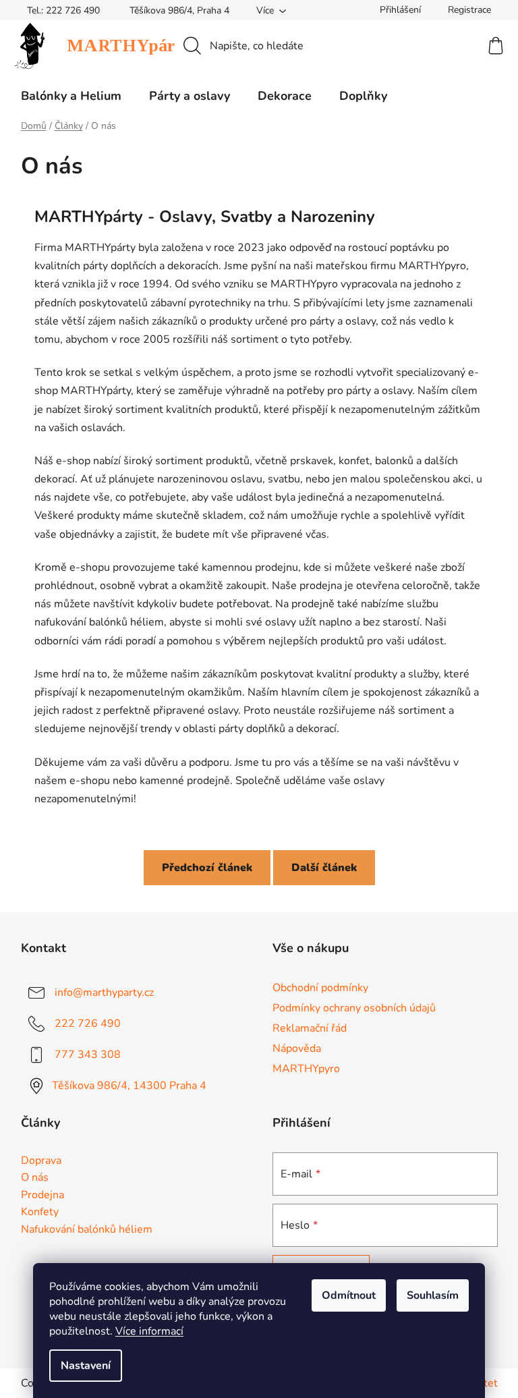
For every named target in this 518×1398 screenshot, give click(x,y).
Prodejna (42, 1196)
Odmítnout (349, 1295)
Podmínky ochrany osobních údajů (354, 1008)
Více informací (149, 1331)
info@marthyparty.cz (104, 992)
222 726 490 (88, 1023)
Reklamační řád (309, 1028)
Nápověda (296, 1048)
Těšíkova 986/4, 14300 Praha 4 (129, 1085)
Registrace (469, 9)
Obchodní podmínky (320, 987)
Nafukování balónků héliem (86, 1230)
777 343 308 (88, 1054)
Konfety (40, 1212)
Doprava (41, 1161)
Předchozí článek (207, 867)
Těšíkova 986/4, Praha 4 (179, 10)
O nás (35, 1178)
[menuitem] (71, 96)
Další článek (324, 867)
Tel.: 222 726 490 (63, 10)
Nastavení (86, 1365)
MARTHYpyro (306, 1068)
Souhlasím (433, 1295)
